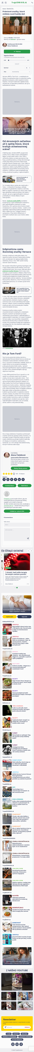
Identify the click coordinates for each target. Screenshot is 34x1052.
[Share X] (11, 479)
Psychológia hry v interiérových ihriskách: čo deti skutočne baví (20, 790)
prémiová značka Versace (11, 271)
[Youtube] (17, 1044)
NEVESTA (15, 652)
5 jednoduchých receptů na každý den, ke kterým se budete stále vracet (20, 721)
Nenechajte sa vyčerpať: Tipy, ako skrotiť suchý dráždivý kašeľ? (21, 736)
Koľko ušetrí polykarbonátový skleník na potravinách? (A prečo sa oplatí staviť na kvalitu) (21, 803)
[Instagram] (13, 1044)
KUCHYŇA (15, 895)
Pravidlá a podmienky (9, 1037)
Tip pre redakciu (17, 1039)
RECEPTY (15, 679)
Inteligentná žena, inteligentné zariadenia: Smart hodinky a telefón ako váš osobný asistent (21, 749)
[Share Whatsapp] (7, 479)
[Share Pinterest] (15, 479)
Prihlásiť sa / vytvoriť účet (17, 511)
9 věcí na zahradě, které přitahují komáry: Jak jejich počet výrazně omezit (21, 709)
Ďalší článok (24, 485)
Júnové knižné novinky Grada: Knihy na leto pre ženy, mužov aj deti (21, 938)
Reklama (24, 1034)
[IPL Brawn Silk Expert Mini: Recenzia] (25, 1006)
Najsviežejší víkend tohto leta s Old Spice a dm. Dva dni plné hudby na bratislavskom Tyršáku (21, 629)
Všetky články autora (20, 468)
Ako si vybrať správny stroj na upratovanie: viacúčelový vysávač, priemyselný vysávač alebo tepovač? (21, 831)
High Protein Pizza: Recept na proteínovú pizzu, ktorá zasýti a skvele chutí (21, 682)
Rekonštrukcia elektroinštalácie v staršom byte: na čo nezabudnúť (21, 845)
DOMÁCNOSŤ (16, 814)
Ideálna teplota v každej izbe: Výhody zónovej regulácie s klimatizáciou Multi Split (21, 884)
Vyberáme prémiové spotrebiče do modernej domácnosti (19, 899)
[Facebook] (21, 1044)
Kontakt (16, 1034)
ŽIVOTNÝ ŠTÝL (10, 8)
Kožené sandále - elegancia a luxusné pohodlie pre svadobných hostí (21, 667)
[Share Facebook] (4, 479)
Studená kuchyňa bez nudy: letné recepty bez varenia (21, 910)
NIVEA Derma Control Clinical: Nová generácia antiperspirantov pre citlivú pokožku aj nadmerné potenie (21, 776)
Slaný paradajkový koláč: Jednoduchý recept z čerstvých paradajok (21, 694)
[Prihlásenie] (2, 2)
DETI (13, 787)
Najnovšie (24, 616)
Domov (4, 8)
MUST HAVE (15, 664)
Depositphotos (9, 348)
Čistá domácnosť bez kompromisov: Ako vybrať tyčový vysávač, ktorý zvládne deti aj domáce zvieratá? (21, 927)
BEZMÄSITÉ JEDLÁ (17, 907)
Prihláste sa (7, 499)
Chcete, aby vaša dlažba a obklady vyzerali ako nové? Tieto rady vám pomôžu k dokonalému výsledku (20, 818)
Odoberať (27, 1027)
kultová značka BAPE (14, 201)
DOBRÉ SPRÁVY (17, 760)
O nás (8, 1034)
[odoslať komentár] (28, 538)
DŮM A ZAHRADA (17, 706)
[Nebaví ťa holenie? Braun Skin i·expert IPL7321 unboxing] (8, 1006)
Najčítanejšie (9, 616)
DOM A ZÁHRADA (17, 799)
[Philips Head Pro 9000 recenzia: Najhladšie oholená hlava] (25, 996)
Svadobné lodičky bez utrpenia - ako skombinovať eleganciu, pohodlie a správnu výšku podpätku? (21, 656)
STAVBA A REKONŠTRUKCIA (20, 841)
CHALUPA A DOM (17, 868)
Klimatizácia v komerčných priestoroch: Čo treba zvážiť (21, 856)
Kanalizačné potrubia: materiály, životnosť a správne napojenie (19, 872)
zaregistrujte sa (8, 505)
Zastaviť (17, 64)
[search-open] (5, 2)
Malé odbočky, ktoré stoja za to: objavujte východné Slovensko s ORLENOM (21, 763)
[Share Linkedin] (19, 479)
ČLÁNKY (14, 733)
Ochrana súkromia (25, 1037)
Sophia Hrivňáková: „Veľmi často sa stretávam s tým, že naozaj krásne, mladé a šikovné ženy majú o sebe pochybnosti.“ (21, 642)
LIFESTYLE (15, 624)
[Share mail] (23, 479)
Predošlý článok (9, 485)
